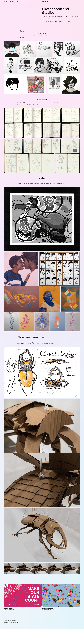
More (12, 1)
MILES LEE (45, 1)
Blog (17, 1)
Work (6, 1)
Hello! (24, 1)
